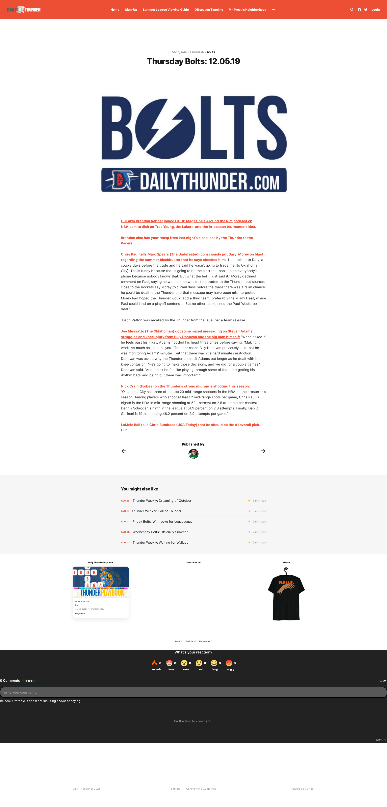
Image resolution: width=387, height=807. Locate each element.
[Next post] (263, 451)
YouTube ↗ (190, 641)
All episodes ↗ (205, 641)
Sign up (175, 788)
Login (375, 9)
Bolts (211, 52)
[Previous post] (123, 451)
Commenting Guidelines (201, 788)
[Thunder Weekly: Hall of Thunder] (193, 511)
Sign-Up (131, 9)
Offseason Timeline (209, 9)
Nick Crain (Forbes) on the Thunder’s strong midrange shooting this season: (185, 386)
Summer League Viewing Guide (166, 9)
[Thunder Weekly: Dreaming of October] (193, 500)
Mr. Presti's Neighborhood (247, 9)
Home (115, 9)
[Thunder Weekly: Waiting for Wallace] (193, 542)
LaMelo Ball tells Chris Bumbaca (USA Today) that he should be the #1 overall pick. (190, 425)
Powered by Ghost (302, 788)
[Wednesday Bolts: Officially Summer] (193, 532)
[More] (273, 10)
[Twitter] (365, 9)
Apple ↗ (179, 641)
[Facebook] (359, 9)
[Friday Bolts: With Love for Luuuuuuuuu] (193, 521)
